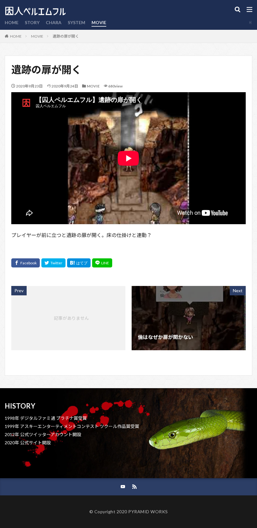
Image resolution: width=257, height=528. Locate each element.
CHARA (53, 22)
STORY (32, 22)
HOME (11, 22)
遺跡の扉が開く (66, 36)
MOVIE (99, 22)
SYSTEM (76, 22)
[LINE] (102, 262)
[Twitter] (53, 262)
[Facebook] (25, 262)
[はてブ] (79, 262)
